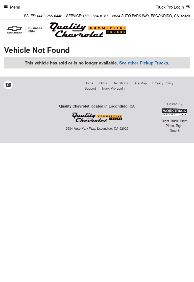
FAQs (103, 83)
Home (89, 83)
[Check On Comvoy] (8, 85)
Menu (15, 7)
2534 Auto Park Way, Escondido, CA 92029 (151, 15)
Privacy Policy (163, 83)
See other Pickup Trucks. (144, 63)
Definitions (120, 83)
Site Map (140, 83)
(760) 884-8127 (95, 15)
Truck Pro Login (113, 88)
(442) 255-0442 (49, 15)
